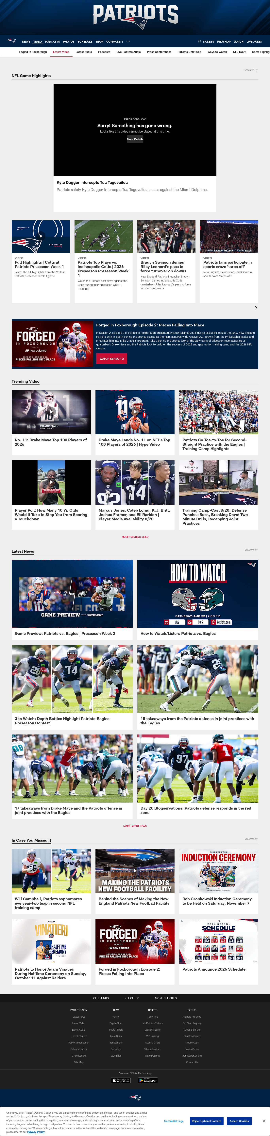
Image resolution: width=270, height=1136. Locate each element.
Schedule (116, 1049)
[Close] (263, 1121)
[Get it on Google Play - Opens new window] (148, 1082)
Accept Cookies (239, 1121)
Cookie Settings (174, 1121)
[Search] (199, 41)
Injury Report (116, 1029)
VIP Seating (152, 1036)
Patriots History (79, 1049)
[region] (135, 1121)
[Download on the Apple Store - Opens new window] (121, 1081)
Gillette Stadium (152, 1049)
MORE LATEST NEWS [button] (135, 826)
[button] (135, 139)
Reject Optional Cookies (206, 1121)
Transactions (116, 1042)
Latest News (79, 1016)
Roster (115, 1016)
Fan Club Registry (192, 1023)
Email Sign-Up (192, 1029)
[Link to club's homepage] (11, 41)
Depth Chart (116, 1023)
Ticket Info (152, 1016)
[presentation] (256, 308)
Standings (115, 1055)
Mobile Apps (192, 1042)
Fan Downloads (192, 1036)
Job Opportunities (192, 1055)
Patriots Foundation (78, 1042)
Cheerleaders (79, 1055)
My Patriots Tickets (153, 1023)
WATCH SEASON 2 (112, 358)
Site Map (78, 1062)
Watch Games (152, 1055)
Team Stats (116, 1036)
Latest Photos (79, 1036)
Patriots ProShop (192, 1016)
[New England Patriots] (135, 1099)
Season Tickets (152, 1029)
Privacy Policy (36, 1131)
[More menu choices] (128, 41)
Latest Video (78, 1023)
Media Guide (192, 1049)
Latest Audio (78, 1029)
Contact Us (192, 1062)
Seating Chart (152, 1042)
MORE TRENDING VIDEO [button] (135, 536)
